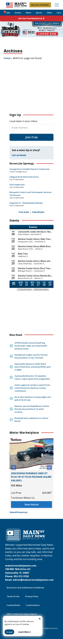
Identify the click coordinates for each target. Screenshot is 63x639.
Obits (49, 12)
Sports (39, 12)
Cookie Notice (33, 605)
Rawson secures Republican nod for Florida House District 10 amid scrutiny (32, 409)
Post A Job (24, 212)
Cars (59, 12)
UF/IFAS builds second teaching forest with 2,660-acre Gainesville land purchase (31, 345)
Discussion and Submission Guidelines (25, 587)
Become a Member (40, 5)
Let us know (19, 155)
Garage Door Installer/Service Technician (30, 169)
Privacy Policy (31, 596)
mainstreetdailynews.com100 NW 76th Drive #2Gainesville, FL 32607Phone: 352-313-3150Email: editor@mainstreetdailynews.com (29, 573)
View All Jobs (38, 212)
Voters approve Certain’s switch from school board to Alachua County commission (32, 388)
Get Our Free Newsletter (30, 18)
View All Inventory (19, 512)
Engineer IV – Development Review (26, 203)
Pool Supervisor (17, 184)
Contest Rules (13, 605)
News (28, 12)
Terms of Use (13, 596)
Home (7, 58)
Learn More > (24, 632)
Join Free (31, 137)
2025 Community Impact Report (22, 614)
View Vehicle (33, 497)
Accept (9, 632)
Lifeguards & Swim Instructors (24, 176)
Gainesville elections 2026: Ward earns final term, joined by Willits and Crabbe (33, 367)
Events (18, 12)
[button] (13, 467)
